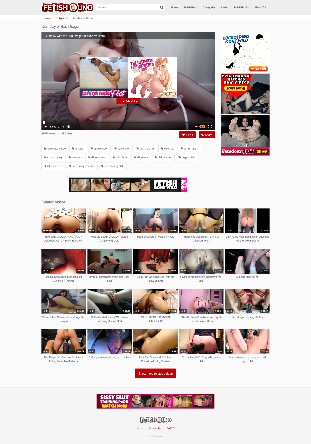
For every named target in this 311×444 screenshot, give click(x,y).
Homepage (46, 17)
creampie (169, 148)
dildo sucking (164, 157)
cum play (76, 157)
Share (208, 135)
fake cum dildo (55, 166)
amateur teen (100, 148)
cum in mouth (190, 148)
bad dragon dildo (62, 17)
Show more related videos (155, 373)
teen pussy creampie (83, 166)
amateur (79, 148)
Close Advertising (128, 101)
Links (224, 7)
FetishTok (261, 7)
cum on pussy (54, 157)
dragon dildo (188, 157)
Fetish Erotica (241, 7)
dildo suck (142, 157)
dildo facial (121, 157)
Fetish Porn (190, 7)
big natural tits (147, 148)
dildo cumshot (98, 157)
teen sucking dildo (114, 166)
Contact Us (155, 428)
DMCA (170, 428)
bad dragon (123, 148)
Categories (209, 7)
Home (174, 7)
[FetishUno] (67, 7)
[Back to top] (302, 434)
